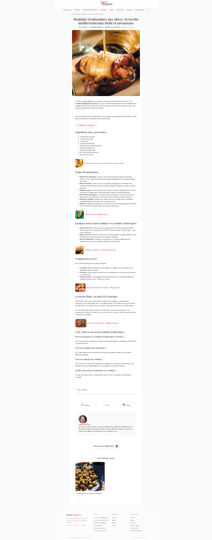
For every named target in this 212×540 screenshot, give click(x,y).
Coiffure (103, 10)
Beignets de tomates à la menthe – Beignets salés (102, 288)
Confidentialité (134, 528)
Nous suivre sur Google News (104, 446)
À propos (133, 523)
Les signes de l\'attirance (100, 531)
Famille (129, 10)
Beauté (77, 10)
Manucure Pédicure (90, 10)
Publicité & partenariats (137, 531)
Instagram (69, 525)
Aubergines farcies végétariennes (96, 214)
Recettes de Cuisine (87, 14)
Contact (132, 518)
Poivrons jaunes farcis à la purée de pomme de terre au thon (104, 163)
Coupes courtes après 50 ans (101, 520)
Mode (112, 10)
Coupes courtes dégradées (101, 518)
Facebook (83, 525)
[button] (148, 9)
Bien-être (114, 523)
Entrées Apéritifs (98, 14)
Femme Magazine (76, 14)
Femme (73, 514)
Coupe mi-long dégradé (100, 523)
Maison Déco (139, 10)
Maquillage (67, 10)
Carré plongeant (98, 525)
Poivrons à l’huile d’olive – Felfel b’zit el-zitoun (103, 323)
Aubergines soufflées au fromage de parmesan (100, 250)
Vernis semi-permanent (100, 528)
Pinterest (76, 525)
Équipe (132, 520)
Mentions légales (135, 525)
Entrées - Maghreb (82, 390)
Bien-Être (120, 10)
